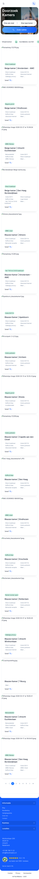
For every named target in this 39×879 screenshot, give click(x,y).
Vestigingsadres (7, 813)
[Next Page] (29, 783)
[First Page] (5, 783)
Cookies (10, 873)
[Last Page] (33, 783)
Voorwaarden (27, 873)
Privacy (18, 873)
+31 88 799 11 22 (8, 850)
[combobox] (11, 23)
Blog (3, 808)
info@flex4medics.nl (9, 853)
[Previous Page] (9, 783)
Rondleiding (5, 810)
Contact (4, 818)
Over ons (5, 815)
